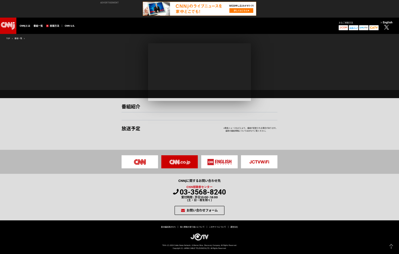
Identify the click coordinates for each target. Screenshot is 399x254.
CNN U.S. (70, 26)
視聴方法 (54, 26)
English (387, 22)
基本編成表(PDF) (168, 227)
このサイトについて (217, 227)
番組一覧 (38, 26)
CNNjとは (25, 26)
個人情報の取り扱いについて (192, 227)
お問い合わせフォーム (202, 210)
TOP (8, 38)
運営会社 (234, 227)
